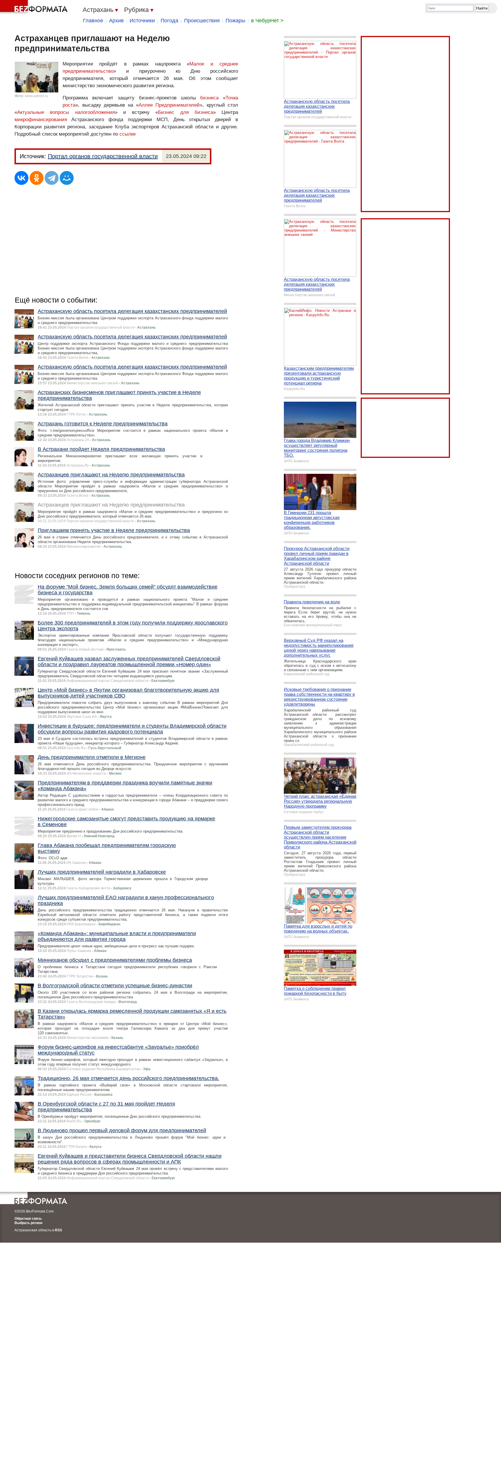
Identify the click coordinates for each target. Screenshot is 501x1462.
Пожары (235, 20)
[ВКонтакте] (21, 178)
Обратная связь (28, 1219)
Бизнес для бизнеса (185, 112)
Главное (93, 20)
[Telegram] (52, 178)
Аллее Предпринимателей (169, 105)
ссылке (127, 134)
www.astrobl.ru (36, 96)
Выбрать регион (28, 1223)
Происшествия (202, 20)
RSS (58, 1230)
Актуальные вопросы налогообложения (66, 112)
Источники (142, 20)
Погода (169, 20)
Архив (116, 20)
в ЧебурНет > (267, 20)
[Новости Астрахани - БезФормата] (35, 7)
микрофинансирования (40, 119)
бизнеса (209, 98)
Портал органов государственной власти (103, 156)
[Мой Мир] (67, 178)
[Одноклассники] (36, 178)
